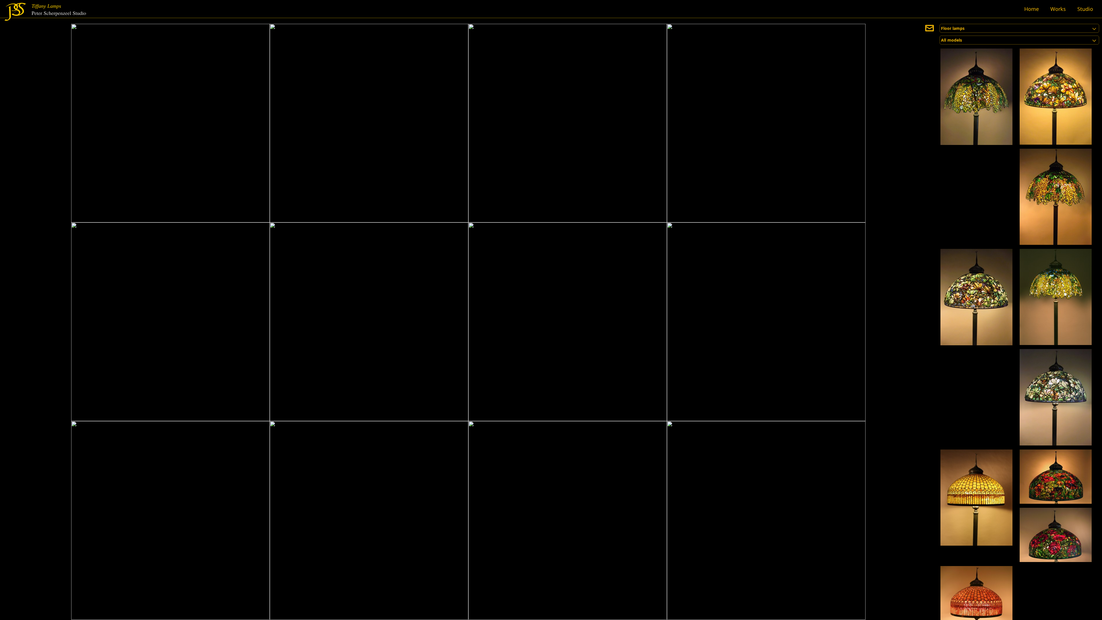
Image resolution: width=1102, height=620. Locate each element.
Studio (1085, 8)
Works (1058, 8)
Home (1031, 8)
